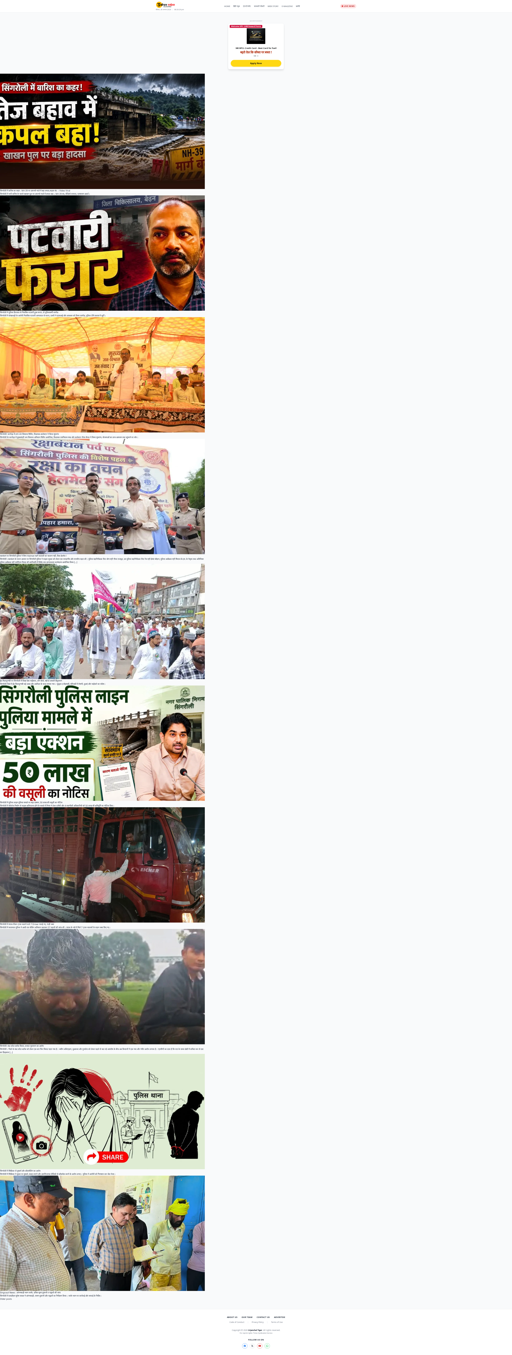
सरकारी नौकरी (259, 6)
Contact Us (263, 1317)
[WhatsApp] (267, 1346)
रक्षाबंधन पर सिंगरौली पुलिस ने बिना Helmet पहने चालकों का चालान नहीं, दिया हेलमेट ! (33, 555)
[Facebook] (244, 1346)
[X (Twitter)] (252, 1346)
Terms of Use (277, 1322)
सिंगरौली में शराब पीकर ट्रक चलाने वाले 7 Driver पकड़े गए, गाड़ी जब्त (27, 924)
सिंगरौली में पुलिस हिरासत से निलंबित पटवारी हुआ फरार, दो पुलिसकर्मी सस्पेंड (29, 312)
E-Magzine (287, 6)
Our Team (247, 1317)
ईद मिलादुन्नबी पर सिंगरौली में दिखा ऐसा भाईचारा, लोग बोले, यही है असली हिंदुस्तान (31, 680)
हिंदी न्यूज (236, 6)
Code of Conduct (236, 1322)
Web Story (273, 6)
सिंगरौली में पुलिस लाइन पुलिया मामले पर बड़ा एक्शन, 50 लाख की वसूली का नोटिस (31, 802)
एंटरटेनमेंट (247, 6)
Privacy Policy (258, 1322)
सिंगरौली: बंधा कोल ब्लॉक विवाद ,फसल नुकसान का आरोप (22, 1045)
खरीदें (298, 6)
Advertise (279, 1317)
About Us (232, 1317)
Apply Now (256, 63)
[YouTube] (259, 1346)
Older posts (6, 1298)
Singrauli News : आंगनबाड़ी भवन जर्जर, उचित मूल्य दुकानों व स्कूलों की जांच (30, 1292)
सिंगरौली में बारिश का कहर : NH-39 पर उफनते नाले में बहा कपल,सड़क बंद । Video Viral (35, 190)
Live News (349, 6)
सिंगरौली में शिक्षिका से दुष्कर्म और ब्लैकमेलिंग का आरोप (20, 1170)
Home (227, 6)
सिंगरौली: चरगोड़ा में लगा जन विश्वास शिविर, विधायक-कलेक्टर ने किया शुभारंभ (29, 434)
